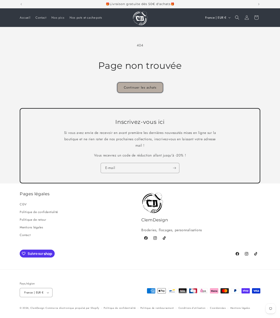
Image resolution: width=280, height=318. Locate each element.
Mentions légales (31, 227)
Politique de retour (33, 219)
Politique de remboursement (157, 308)
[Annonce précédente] (21, 4)
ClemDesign (37, 308)
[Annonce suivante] (259, 4)
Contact (25, 235)
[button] (237, 17)
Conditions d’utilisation (192, 308)
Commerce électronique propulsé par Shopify (72, 308)
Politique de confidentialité (39, 212)
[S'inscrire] (174, 168)
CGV (23, 204)
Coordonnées (218, 308)
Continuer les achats (140, 87)
